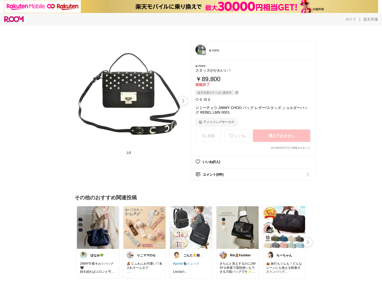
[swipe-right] (183, 101)
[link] (98, 227)
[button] (200, 50)
